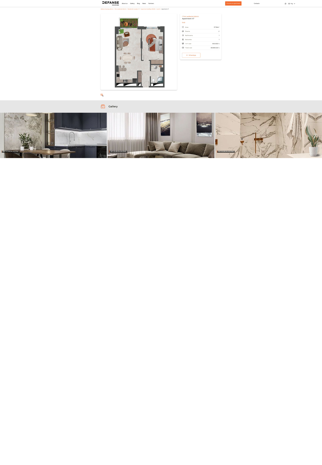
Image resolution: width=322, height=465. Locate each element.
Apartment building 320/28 (148, 9)
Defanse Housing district (107, 9)
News (144, 3)
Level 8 (158, 9)
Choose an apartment (233, 3)
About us (125, 3)
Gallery (132, 3)
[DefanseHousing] (110, 3)
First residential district (120, 9)
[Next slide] (315, 135)
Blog (138, 3)
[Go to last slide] (6, 135)
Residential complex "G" (134, 9)
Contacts (257, 3)
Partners (151, 3)
